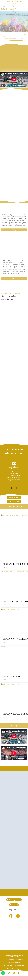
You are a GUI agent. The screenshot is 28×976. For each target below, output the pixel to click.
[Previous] (12, 488)
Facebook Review (14, 501)
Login (22, 969)
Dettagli (14, 230)
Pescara (6, 961)
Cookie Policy (15, 969)
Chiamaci (14, 905)
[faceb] (10, 915)
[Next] (15, 488)
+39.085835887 (10, 1)
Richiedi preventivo (14, 900)
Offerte (4, 567)
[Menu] (26, 7)
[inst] (18, 915)
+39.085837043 (18, 1)
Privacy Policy (6, 969)
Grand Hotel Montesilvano (12, 955)
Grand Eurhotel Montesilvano (15, 956)
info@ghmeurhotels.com (14, 962)
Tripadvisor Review (14, 498)
